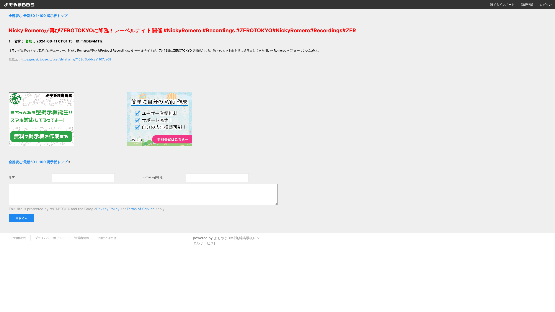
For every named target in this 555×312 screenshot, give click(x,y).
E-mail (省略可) (153, 177)
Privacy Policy (107, 209)
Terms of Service (140, 209)
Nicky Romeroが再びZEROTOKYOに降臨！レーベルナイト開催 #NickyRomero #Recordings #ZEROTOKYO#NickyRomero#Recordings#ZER (182, 30)
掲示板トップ (57, 15)
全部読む (16, 15)
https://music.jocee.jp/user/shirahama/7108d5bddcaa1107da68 (66, 59)
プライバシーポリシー (50, 238)
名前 (12, 177)
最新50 (29, 15)
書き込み (21, 218)
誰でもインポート (502, 4)
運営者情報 (81, 238)
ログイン (546, 4)
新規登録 (527, 4)
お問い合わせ (107, 238)
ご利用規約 (18, 238)
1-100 (41, 15)
